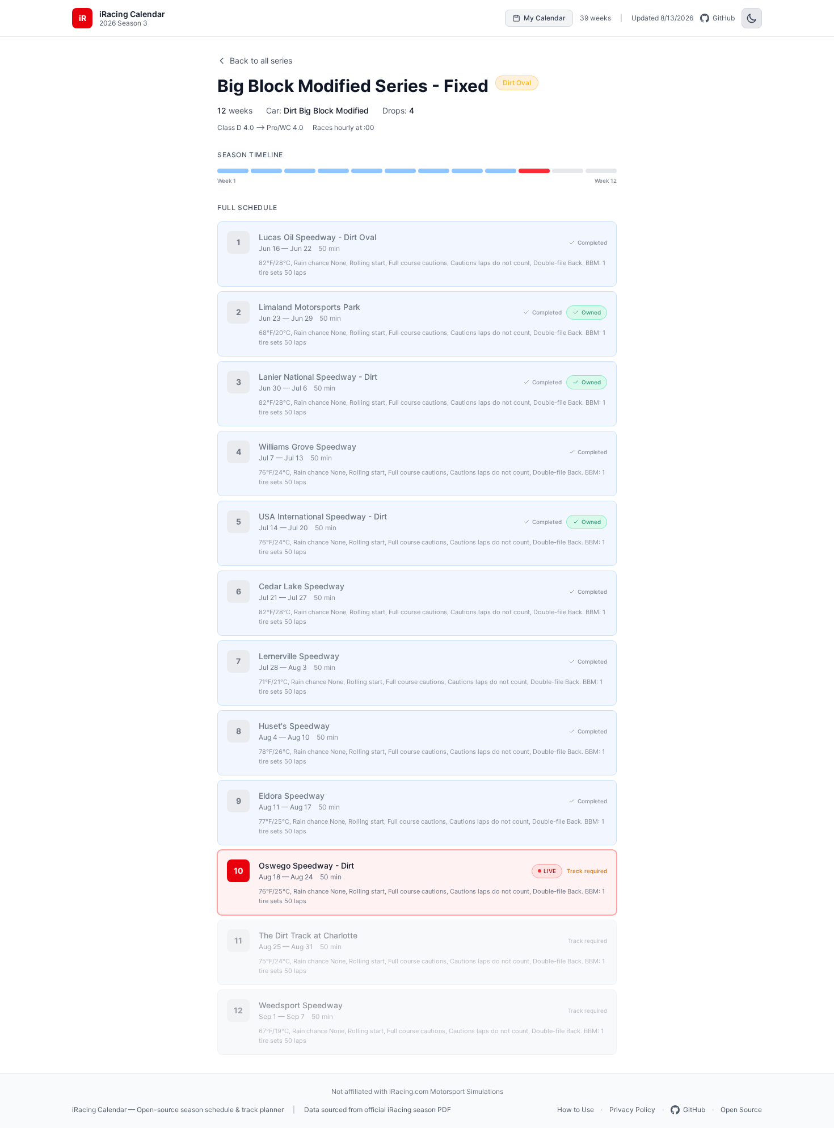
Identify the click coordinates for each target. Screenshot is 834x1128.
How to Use (575, 1109)
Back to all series (261, 60)
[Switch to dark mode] (752, 18)
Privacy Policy (632, 1109)
